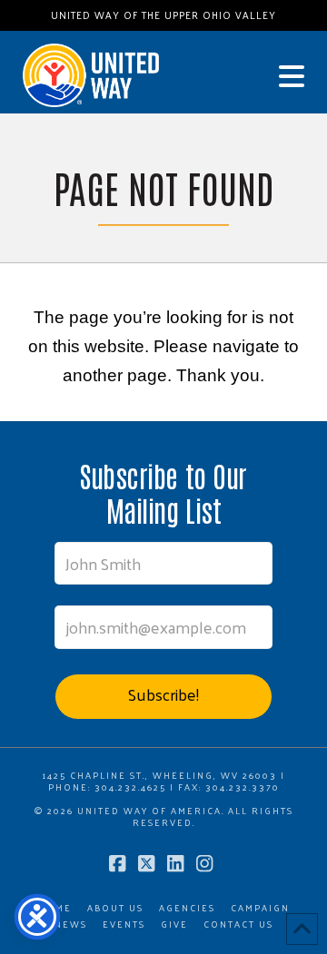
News (70, 924)
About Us (115, 908)
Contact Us (238, 924)
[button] (291, 76)
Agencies (187, 908)
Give (174, 924)
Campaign (260, 908)
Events (124, 924)
